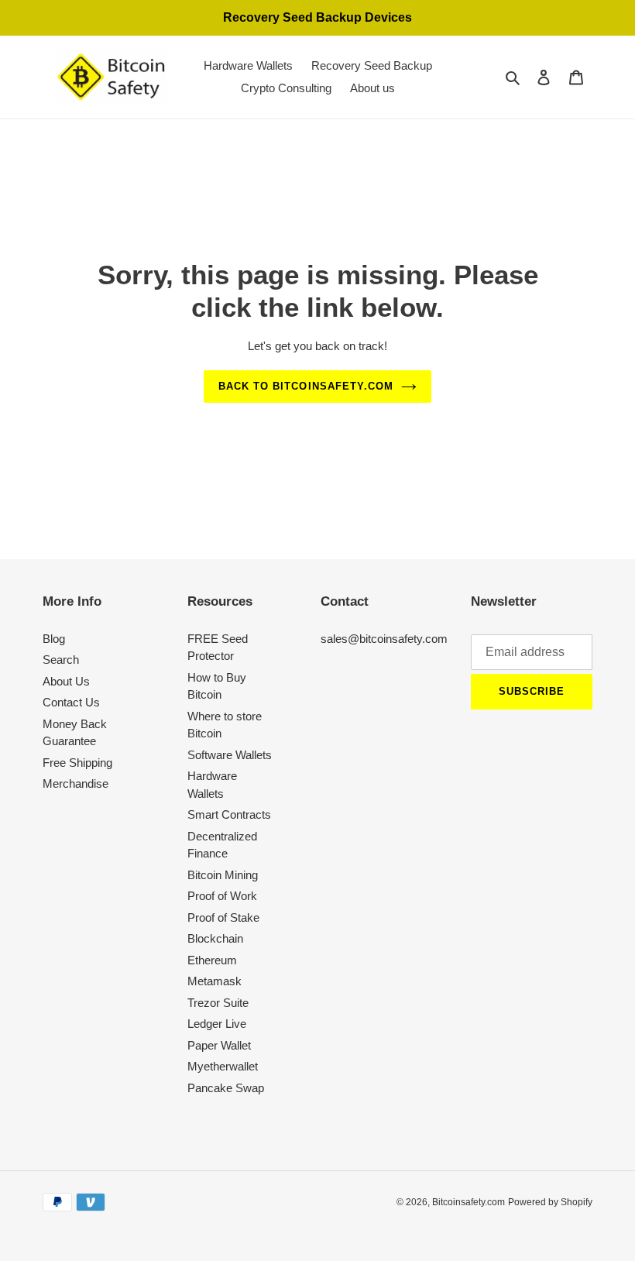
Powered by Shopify (550, 1202)
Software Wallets (229, 754)
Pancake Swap (225, 1087)
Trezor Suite (218, 1002)
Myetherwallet (222, 1066)
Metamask (214, 981)
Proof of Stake (223, 917)
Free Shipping (77, 762)
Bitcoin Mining (222, 874)
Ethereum (212, 960)
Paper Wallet (219, 1045)
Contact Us (71, 702)
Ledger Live (216, 1023)
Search (61, 659)
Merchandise (75, 783)
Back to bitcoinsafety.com (305, 386)
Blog (54, 638)
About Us (66, 681)
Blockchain (215, 938)
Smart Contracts (229, 814)
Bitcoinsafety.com (468, 1202)
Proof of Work (222, 895)
